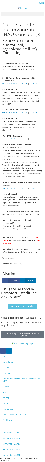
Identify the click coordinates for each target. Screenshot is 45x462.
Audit (4, 356)
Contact (5, 403)
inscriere (33, 84)
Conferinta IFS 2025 (11, 444)
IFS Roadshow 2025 (11, 438)
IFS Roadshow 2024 (11, 449)
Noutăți (5, 397)
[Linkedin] (9, 351)
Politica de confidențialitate (14, 414)
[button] (22, 14)
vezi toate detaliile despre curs (14, 84)
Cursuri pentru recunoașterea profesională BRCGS (22, 379)
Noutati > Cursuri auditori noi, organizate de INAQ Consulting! (19, 46)
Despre (5, 392)
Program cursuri (9, 373)
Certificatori (7, 420)
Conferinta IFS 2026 (11, 432)
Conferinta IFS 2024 (11, 455)
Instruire (6, 367)
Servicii (5, 386)
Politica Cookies (9, 409)
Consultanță (7, 362)
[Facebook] (3, 351)
